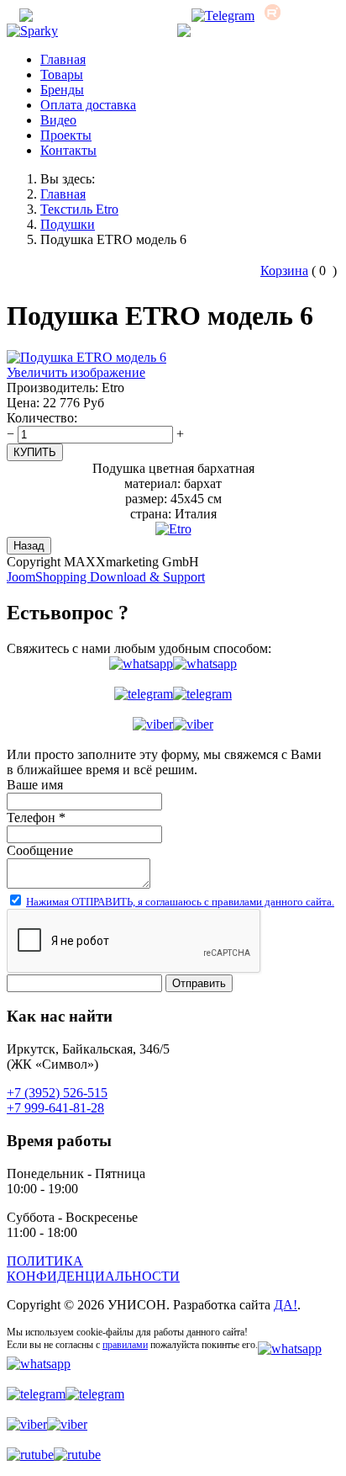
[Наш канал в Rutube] (272, 15)
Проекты (66, 135)
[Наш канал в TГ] (222, 15)
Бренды (62, 89)
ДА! (285, 1305)
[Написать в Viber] (173, 724)
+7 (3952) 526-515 (276, 31)
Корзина (284, 270)
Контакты (68, 150)
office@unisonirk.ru (123, 15)
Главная (63, 59)
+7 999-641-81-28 (55, 1108)
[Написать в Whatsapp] (173, 664)
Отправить (199, 983)
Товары (61, 74)
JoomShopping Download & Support (106, 577)
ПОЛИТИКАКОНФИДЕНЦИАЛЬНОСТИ (93, 1268)
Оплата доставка (88, 105)
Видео (58, 120)
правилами (125, 1345)
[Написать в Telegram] (173, 694)
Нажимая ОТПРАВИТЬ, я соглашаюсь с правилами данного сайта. (180, 901)
